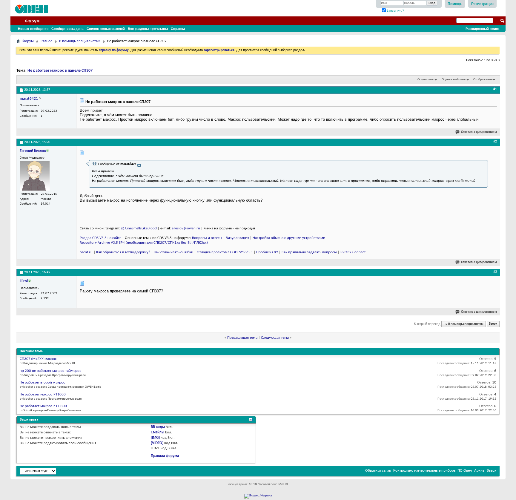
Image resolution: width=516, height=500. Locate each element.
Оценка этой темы (454, 79)
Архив (479, 471)
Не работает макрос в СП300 (43, 406)
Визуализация (237, 238)
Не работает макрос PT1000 (43, 394)
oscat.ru (86, 252)
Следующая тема (275, 338)
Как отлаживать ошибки (173, 252)
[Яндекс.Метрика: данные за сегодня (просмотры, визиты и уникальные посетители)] (258, 496)
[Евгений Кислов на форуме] (35, 176)
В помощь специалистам (79, 41)
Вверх (493, 324)
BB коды (158, 427)
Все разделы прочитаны (148, 28)
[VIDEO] (157, 443)
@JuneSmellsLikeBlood (139, 228)
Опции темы (425, 79)
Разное (46, 41)
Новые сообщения (33, 28)
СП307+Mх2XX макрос (38, 359)
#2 (495, 141)
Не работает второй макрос (42, 382)
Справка (178, 28)
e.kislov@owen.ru (186, 228)
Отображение (482, 79)
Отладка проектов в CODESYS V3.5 (225, 252)
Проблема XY (267, 252)
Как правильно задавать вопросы (309, 252)
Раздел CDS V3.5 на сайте (100, 238)
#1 (495, 89)
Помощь (455, 4)
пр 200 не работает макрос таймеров (50, 371)
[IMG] (155, 438)
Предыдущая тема (242, 338)
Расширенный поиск (483, 28)
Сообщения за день (67, 28)
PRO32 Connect (353, 252)
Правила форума (165, 456)
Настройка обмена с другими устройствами (289, 238)
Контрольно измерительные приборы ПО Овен (432, 471)
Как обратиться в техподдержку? (123, 252)
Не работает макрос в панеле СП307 (60, 70)
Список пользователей (106, 28)
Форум (32, 21)
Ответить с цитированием (479, 132)
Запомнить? (395, 10)
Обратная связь (378, 471)
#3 (495, 272)
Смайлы (157, 432)
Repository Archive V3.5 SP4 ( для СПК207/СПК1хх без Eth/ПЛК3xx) (144, 243)
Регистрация (482, 4)
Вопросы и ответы (207, 238)
